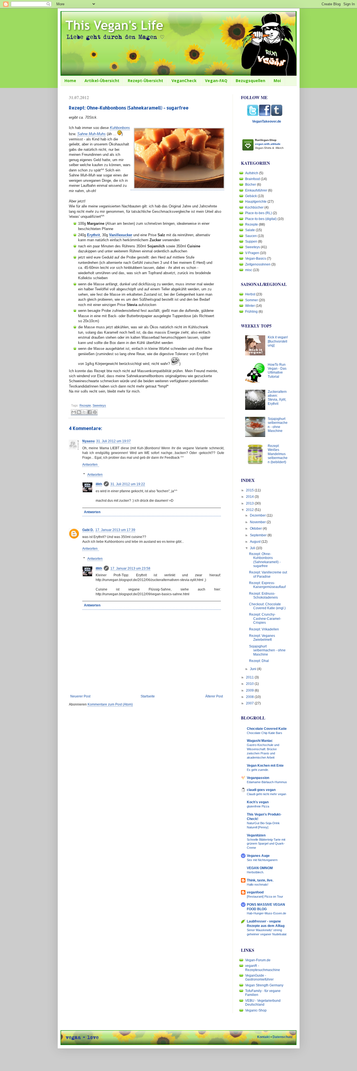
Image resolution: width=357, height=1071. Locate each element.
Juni (253, 669)
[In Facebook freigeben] (89, 412)
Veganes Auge (258, 856)
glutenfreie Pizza (258, 806)
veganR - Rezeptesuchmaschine (262, 968)
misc (248, 270)
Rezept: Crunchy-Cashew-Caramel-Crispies (265, 619)
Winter (250, 306)
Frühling (251, 312)
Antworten (90, 465)
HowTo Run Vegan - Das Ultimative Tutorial (277, 371)
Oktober (256, 528)
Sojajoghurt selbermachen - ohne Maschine (278, 425)
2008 (250, 697)
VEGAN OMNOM (260, 868)
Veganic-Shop (256, 1010)
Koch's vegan (258, 802)
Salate (250, 230)
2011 (250, 677)
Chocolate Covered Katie (267, 729)
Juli (253, 548)
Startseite (148, 696)
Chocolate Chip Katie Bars (264, 733)
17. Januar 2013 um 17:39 (115, 530)
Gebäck (251, 196)
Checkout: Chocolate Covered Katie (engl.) (267, 606)
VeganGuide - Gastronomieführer (259, 977)
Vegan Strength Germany (264, 985)
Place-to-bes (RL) (258, 213)
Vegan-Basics (255, 258)
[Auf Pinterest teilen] (95, 412)
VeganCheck (184, 80)
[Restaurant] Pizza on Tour (265, 896)
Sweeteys (99, 405)
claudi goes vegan (261, 790)
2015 (250, 490)
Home (70, 80)
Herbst (250, 294)
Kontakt (263, 1037)
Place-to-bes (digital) (261, 219)
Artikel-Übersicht (102, 80)
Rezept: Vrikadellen (264, 629)
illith (99, 484)
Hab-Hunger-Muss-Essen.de (266, 913)
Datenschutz (282, 1037)
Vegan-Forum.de (258, 960)
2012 (250, 510)
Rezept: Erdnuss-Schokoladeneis (263, 595)
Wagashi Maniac (260, 741)
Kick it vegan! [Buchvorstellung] (278, 341)
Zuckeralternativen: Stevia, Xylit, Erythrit (277, 398)
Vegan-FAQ (216, 80)
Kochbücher (254, 207)
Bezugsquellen (250, 80)
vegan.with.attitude (268, 143)
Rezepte (85, 405)
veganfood (255, 892)
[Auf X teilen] (84, 412)
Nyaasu (88, 441)
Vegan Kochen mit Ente (265, 766)
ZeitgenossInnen (258, 264)
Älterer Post (214, 696)
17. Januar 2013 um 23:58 (130, 568)
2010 (250, 684)
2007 (250, 703)
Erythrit (93, 235)
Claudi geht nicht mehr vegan (266, 794)
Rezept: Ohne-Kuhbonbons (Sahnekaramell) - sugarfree (265, 560)
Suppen (251, 241)
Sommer (251, 300)
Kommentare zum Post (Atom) (110, 704)
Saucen (251, 236)
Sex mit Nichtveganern (262, 860)
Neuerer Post (80, 696)
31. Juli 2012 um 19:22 (127, 484)
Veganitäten (256, 835)
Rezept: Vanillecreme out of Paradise (268, 574)
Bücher (250, 185)
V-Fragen (252, 253)
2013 (250, 503)
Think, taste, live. (260, 880)
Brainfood (252, 179)
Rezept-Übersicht (145, 80)
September (258, 535)
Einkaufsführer (256, 190)
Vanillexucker (120, 235)
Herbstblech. (255, 872)
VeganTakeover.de (266, 121)
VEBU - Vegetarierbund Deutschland (263, 1003)
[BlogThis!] (79, 412)
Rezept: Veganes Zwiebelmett (262, 638)
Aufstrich (251, 173)
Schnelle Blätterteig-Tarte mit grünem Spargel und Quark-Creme (266, 844)
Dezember (258, 515)
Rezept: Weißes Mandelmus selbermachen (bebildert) (278, 454)
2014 (250, 497)
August (255, 542)
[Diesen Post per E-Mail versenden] (73, 412)
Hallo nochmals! (257, 884)
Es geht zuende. (258, 769)
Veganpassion (258, 778)
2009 (250, 690)
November (258, 522)
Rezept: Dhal (259, 661)
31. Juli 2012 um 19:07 (113, 441)
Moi (277, 80)
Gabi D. (88, 530)
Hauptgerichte (256, 202)
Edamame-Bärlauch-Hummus (267, 782)
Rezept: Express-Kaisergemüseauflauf (267, 585)
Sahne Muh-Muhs (91, 134)
